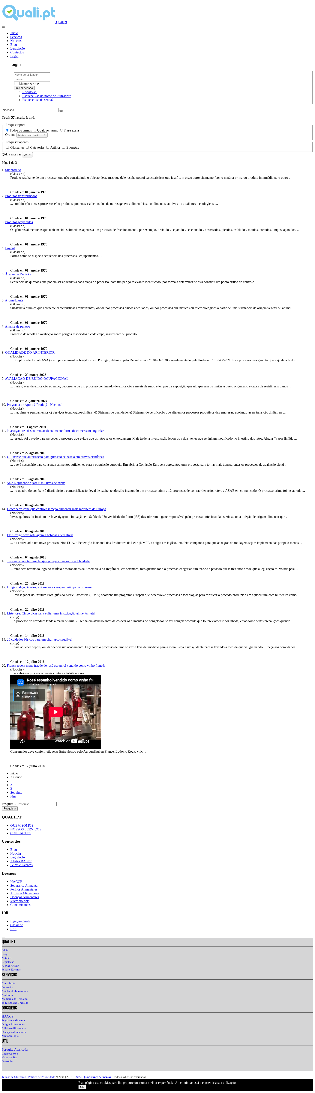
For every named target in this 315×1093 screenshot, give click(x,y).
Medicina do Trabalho (15, 998)
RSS (13, 929)
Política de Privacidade (41, 1076)
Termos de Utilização (14, 1076)
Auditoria (7, 995)
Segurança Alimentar (24, 885)
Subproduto (13, 170)
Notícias (15, 41)
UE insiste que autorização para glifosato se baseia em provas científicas (55, 457)
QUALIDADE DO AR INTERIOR (30, 352)
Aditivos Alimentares (24, 893)
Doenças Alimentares (24, 897)
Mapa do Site (9, 1057)
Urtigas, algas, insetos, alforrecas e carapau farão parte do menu (50, 587)
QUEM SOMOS (21, 825)
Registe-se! (29, 92)
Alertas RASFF (21, 861)
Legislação (17, 48)
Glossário (16, 925)
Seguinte (16, 792)
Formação (7, 987)
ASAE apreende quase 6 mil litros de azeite (36, 483)
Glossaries (17, 147)
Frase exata (71, 130)
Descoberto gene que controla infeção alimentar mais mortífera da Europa (56, 509)
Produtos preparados (19, 222)
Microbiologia (19, 901)
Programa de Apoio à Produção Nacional (34, 404)
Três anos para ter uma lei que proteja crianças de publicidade (48, 561)
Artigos (55, 147)
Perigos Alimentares (23, 889)
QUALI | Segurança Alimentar (93, 1076)
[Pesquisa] (61, 111)
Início (14, 33)
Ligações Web (20, 921)
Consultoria (8, 983)
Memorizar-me (28, 84)
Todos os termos (21, 130)
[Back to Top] (3, 937)
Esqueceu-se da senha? (37, 100)
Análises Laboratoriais (15, 991)
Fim (13, 796)
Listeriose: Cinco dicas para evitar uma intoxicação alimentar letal (51, 613)
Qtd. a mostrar (12, 154)
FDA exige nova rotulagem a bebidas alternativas (40, 535)
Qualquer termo (48, 130)
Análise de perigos (17, 326)
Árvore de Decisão (18, 274)
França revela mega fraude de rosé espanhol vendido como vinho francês (56, 665)
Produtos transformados (21, 196)
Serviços (16, 37)
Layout (10, 248)
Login (14, 56)
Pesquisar (9, 808)
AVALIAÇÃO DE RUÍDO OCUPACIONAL (37, 378)
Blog (13, 44)
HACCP (16, 881)
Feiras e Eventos (21, 865)
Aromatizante (14, 300)
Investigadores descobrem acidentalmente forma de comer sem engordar (55, 431)
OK (82, 1087)
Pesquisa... (9, 804)
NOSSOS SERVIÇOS (25, 829)
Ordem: (10, 134)
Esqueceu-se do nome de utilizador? (46, 96)
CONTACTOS (20, 833)
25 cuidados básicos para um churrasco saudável (39, 639)
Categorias (37, 147)
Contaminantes (20, 905)
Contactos (17, 52)
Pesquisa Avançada (15, 1049)
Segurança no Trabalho (15, 1002)
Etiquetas (72, 147)
